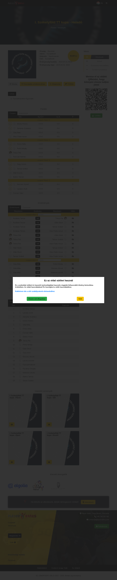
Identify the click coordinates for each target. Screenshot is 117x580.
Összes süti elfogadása (36, 299)
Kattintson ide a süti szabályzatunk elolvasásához (35, 291)
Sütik (80, 299)
